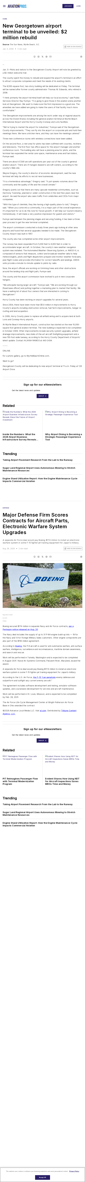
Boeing (18, 646)
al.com (43, 710)
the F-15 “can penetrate (44, 677)
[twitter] (42, 57)
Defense (6, 508)
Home (5, 19)
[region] (42, 1175)
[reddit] (46, 57)
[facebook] (34, 57)
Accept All (42, 1177)
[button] (4, 6)
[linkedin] (38, 57)
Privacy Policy (74, 1171)
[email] (50, 57)
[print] (81, 57)
